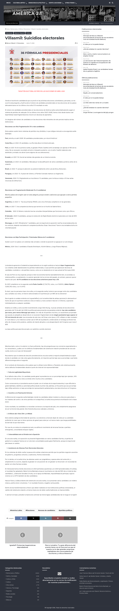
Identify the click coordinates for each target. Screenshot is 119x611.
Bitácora (8, 600)
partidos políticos (66, 510)
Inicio (8, 29)
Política (28, 33)
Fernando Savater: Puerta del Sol (104, 573)
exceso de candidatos (47, 510)
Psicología (9, 597)
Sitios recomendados (107, 23)
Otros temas (10, 585)
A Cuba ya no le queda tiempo (28, 23)
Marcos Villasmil (19, 33)
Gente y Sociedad (11, 576)
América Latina (16, 510)
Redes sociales (10, 594)
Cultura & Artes (19, 3)
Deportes (9, 591)
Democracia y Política (17, 29)
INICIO (8, 3)
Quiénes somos (94, 23)
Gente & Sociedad (55, 3)
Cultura (8, 582)
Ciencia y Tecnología (12, 588)
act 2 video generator (85, 591)
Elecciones (27, 29)
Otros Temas (70, 3)
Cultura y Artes (10, 579)
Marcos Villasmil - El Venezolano (15, 43)
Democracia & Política (37, 3)
